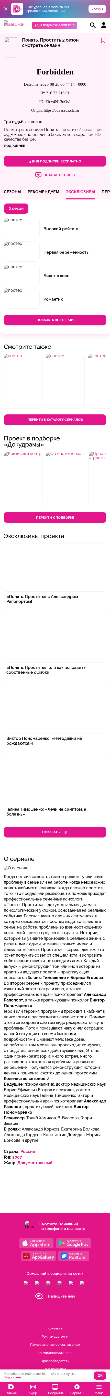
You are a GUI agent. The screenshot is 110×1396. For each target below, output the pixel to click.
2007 (17, 1157)
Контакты (55, 1328)
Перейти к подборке (55, 517)
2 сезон (34, 121)
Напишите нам (61, 1296)
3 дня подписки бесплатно (55, 25)
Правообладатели (55, 1361)
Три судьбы (15, 121)
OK (100, 1376)
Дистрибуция (55, 1369)
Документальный (34, 1162)
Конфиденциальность (55, 1353)
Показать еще (55, 832)
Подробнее (12, 1377)
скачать (97, 8)
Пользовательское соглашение (55, 1345)
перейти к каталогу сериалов (55, 420)
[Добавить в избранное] (103, 40)
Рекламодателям (55, 1336)
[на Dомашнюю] (14, 24)
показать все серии (55, 320)
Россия (27, 1151)
